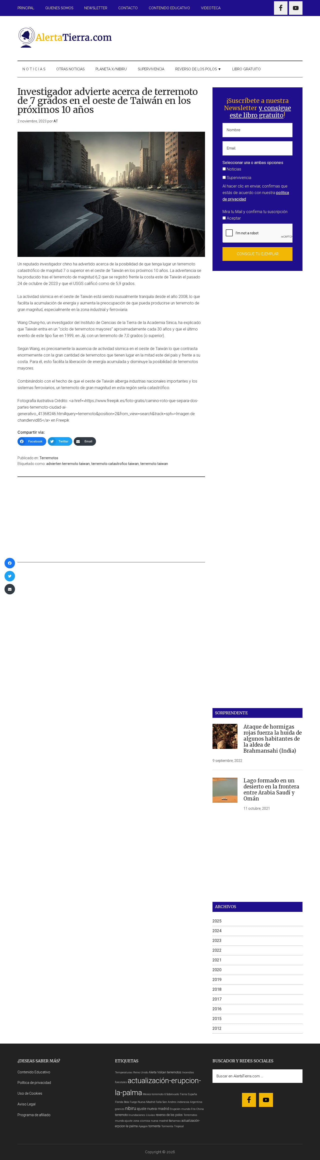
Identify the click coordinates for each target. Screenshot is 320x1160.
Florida (119, 1102)
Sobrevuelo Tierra (176, 1094)
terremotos (174, 1072)
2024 (217, 930)
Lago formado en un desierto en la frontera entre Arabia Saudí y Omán (271, 789)
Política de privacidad (34, 1083)
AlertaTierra (65, 37)
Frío (193, 1109)
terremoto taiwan (154, 464)
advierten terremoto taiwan (68, 464)
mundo (185, 1109)
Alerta (152, 1072)
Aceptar (233, 218)
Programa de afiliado (34, 1115)
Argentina (196, 1102)
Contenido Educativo (34, 1072)
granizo (119, 1109)
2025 (217, 921)
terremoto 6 (159, 1094)
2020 (217, 969)
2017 (217, 999)
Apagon (143, 1126)
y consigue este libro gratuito (260, 111)
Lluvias (150, 1115)
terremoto (121, 1115)
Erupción (175, 1109)
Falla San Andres (166, 1102)
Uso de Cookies (30, 1093)
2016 (217, 1009)
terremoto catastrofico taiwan (115, 464)
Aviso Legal (27, 1104)
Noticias (233, 169)
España (192, 1094)
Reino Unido (140, 1072)
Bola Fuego (130, 1102)
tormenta (154, 1126)
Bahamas (175, 1120)
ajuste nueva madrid (153, 1109)
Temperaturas (123, 1072)
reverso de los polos (169, 1115)
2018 (217, 989)
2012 (217, 1028)
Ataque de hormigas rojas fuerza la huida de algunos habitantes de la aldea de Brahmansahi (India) (273, 739)
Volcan (161, 1072)
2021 (217, 960)
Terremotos (49, 458)
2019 (217, 979)
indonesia (183, 1102)
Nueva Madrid (146, 1102)
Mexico (147, 1094)
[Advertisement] (211, 37)
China (200, 1109)
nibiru (130, 1108)
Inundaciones (136, 1115)
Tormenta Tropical (172, 1126)
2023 (217, 940)
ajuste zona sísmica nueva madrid (146, 1120)
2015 (217, 1018)
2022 (217, 950)
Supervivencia (238, 177)
